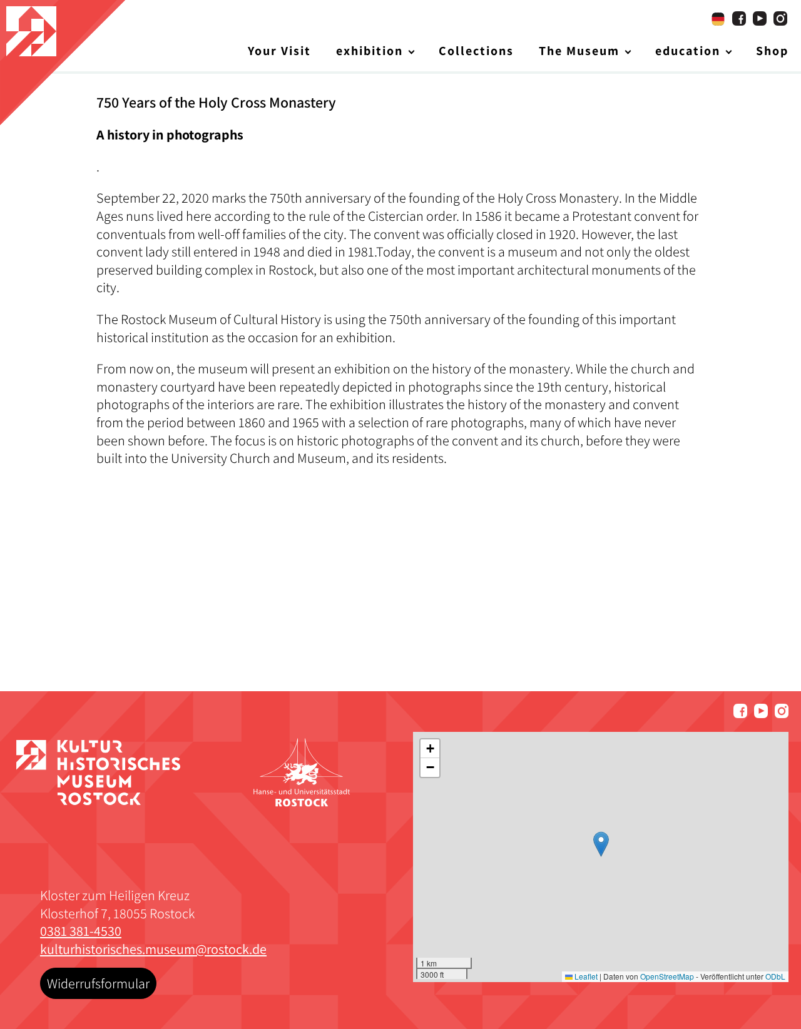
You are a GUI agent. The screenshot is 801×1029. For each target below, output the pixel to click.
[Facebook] (739, 18)
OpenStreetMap (667, 976)
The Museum (579, 51)
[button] (601, 844)
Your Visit (279, 51)
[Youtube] (760, 18)
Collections (476, 51)
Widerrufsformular (98, 983)
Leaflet (585, 976)
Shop (772, 51)
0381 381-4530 (80, 931)
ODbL (775, 976)
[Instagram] (780, 18)
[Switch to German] (718, 19)
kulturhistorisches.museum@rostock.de (153, 949)
